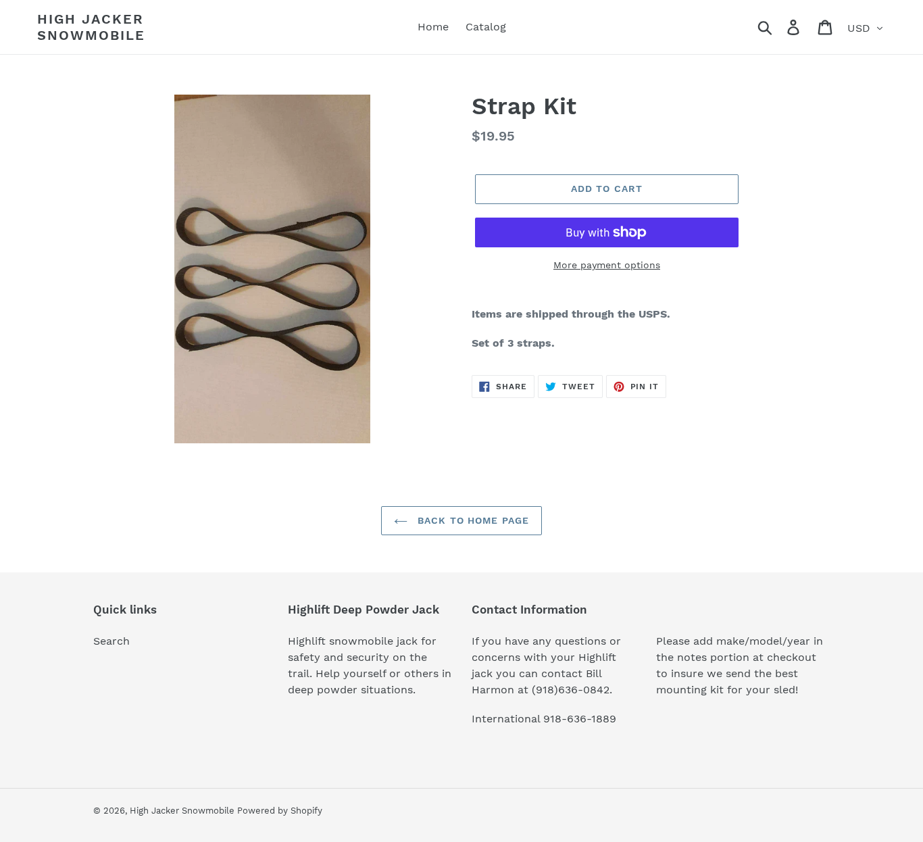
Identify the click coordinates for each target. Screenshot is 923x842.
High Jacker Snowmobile (91, 27)
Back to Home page (471, 520)
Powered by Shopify (279, 811)
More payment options (606, 264)
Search (111, 641)
